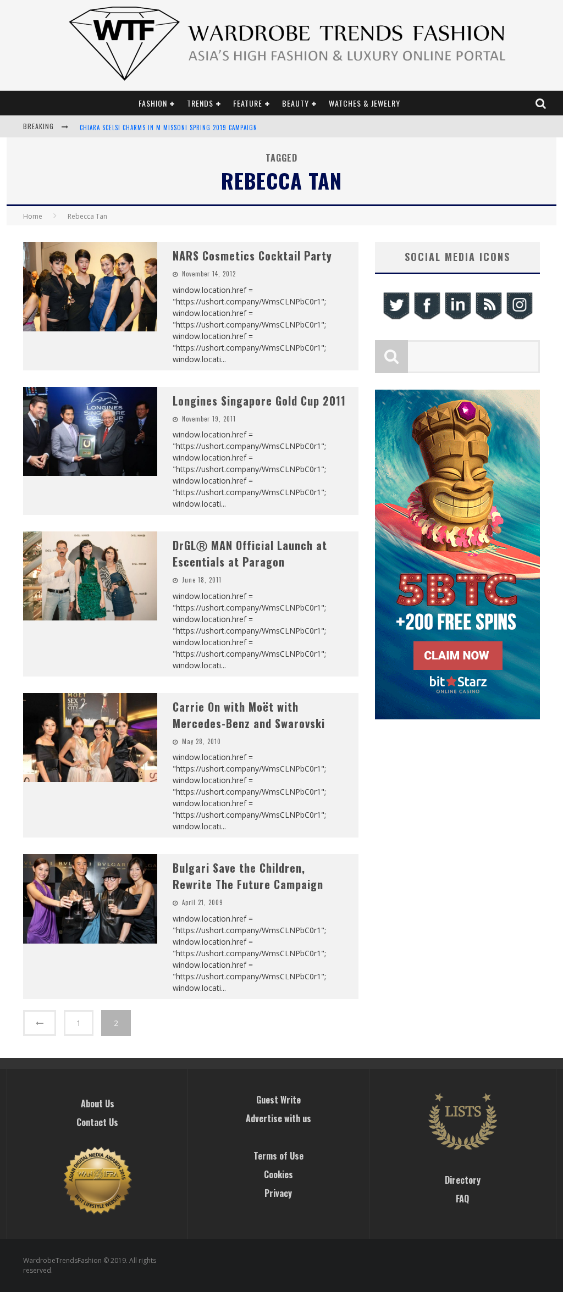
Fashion (153, 103)
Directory (463, 1179)
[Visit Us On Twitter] (395, 318)
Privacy (278, 1193)
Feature (247, 103)
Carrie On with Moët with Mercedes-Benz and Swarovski (249, 714)
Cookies (278, 1174)
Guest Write (278, 1099)
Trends (200, 103)
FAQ (462, 1198)
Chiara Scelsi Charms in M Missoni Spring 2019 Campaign (168, 127)
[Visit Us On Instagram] (519, 318)
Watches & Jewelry (364, 103)
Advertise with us (278, 1118)
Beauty (295, 103)
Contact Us (97, 1122)
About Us (97, 1103)
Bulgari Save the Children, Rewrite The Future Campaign (248, 876)
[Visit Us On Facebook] (426, 318)
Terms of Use (278, 1155)
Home (32, 216)
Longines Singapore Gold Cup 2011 (259, 400)
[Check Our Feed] (488, 318)
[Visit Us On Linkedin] (457, 318)
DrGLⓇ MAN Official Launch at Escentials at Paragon (250, 553)
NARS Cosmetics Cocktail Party (252, 255)
